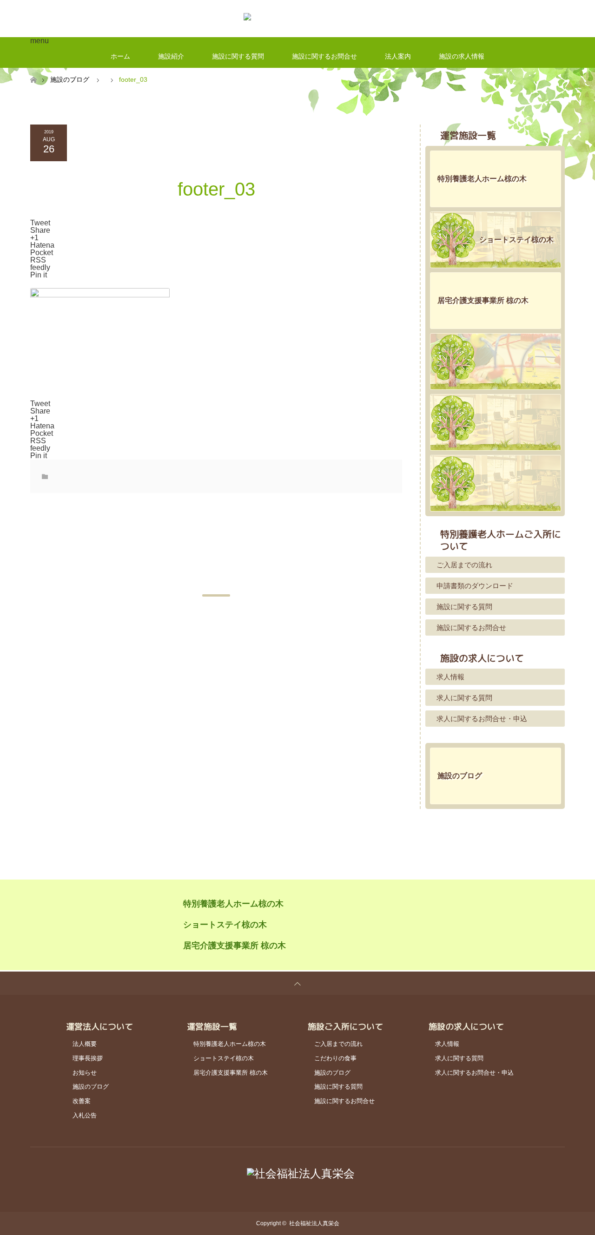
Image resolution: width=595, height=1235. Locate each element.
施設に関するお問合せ (324, 56)
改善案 (82, 1100)
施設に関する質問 (238, 56)
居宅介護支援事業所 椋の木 (234, 945)
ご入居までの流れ (464, 565)
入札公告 (85, 1115)
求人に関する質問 (464, 698)
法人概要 (85, 1043)
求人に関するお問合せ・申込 (481, 719)
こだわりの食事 (335, 1058)
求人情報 (450, 677)
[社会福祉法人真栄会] (297, 18)
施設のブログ (69, 79)
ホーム (120, 56)
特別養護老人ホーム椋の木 (233, 903)
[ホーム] (33, 71)
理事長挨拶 (88, 1058)
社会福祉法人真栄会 (314, 1223)
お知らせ (85, 1072)
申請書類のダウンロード (474, 586)
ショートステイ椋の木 (225, 924)
